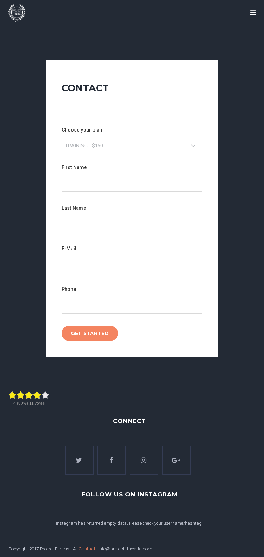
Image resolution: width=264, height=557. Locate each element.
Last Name (74, 208)
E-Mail (69, 249)
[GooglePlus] (176, 460)
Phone (69, 289)
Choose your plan (82, 130)
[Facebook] (111, 460)
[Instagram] (144, 460)
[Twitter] (79, 460)
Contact (87, 548)
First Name (74, 167)
